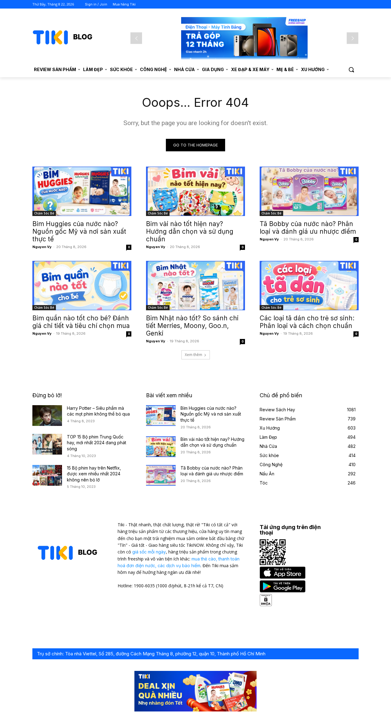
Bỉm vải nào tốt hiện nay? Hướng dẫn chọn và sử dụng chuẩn (189, 231)
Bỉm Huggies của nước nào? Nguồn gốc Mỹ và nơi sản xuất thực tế (79, 231)
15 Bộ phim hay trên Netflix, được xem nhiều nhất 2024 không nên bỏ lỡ (94, 473)
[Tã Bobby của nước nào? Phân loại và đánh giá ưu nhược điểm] (309, 191)
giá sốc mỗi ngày (149, 551)
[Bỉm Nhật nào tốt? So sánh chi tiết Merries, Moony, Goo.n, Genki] (195, 285)
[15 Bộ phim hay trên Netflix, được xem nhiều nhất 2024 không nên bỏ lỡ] (47, 475)
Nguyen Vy (42, 247)
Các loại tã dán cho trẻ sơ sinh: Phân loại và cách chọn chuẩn (307, 321)
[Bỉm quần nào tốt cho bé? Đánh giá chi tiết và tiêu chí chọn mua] (81, 285)
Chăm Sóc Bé (44, 213)
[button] (351, 69)
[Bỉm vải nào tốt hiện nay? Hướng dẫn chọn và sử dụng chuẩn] (195, 191)
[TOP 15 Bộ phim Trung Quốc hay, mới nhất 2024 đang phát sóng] (47, 444)
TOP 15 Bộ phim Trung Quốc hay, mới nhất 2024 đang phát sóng (96, 442)
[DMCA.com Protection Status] (266, 604)
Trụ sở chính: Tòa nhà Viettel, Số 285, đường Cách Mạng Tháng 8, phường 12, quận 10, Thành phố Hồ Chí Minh (151, 654)
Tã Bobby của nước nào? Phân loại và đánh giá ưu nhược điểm (308, 227)
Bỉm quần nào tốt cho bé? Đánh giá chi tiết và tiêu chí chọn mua (81, 321)
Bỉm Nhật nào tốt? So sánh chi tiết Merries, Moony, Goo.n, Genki (192, 325)
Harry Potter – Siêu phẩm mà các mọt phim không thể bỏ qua (98, 411)
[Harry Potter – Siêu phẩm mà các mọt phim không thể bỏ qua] (47, 415)
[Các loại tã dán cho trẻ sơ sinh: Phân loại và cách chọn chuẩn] (309, 285)
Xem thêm (193, 354)
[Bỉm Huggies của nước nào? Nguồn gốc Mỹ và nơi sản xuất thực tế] (81, 191)
